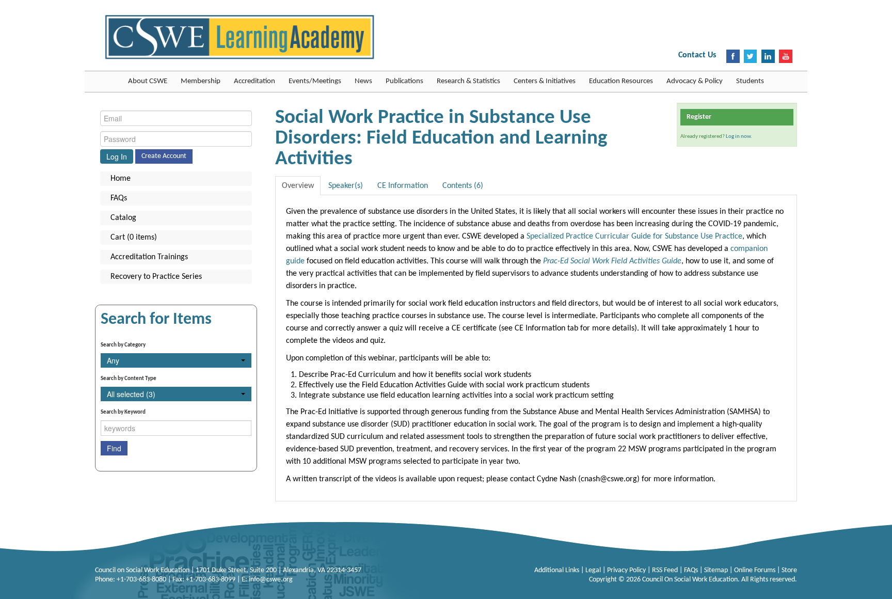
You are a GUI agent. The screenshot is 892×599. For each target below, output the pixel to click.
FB (733, 56)
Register (699, 117)
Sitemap (716, 570)
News (363, 81)
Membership (200, 81)
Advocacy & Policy (694, 81)
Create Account (163, 156)
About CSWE (147, 81)
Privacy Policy (627, 570)
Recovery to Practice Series (156, 277)
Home (120, 179)
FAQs (118, 198)
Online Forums (755, 570)
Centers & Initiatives (545, 81)
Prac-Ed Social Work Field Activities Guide (612, 261)
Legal (593, 570)
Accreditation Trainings (149, 257)
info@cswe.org (271, 580)
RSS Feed (665, 570)
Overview (298, 186)
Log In (116, 156)
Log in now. (739, 136)
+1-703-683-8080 (141, 580)
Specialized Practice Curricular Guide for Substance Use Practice (634, 236)
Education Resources (621, 81)
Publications (404, 81)
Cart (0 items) (133, 237)
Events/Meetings (315, 81)
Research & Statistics (468, 81)
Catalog (123, 218)
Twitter (750, 56)
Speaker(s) (345, 186)
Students (750, 81)
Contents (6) (462, 186)
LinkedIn (768, 56)
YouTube (785, 56)
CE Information (402, 186)
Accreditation (254, 81)
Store (789, 570)
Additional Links (557, 570)
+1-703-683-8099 (210, 580)
